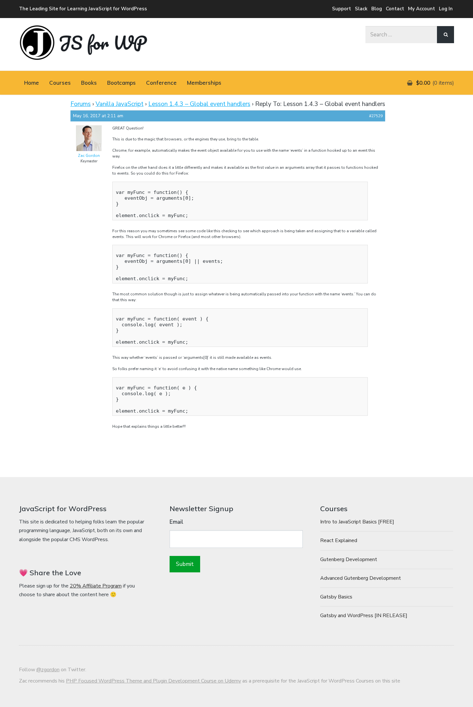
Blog (376, 8)
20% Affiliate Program (96, 585)
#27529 (376, 116)
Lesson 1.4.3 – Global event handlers (199, 104)
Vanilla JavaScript (120, 104)
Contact (395, 8)
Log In (446, 8)
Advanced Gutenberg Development (360, 578)
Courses (60, 82)
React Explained (338, 540)
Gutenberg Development (348, 559)
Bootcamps (121, 82)
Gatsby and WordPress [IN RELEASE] (363, 615)
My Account (421, 8)
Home (31, 82)
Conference (161, 82)
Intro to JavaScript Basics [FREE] (357, 521)
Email (176, 522)
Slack (361, 8)
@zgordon (48, 669)
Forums (80, 104)
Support (341, 8)
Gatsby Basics (336, 596)
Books (89, 82)
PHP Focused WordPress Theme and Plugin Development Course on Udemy (153, 680)
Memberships (204, 82)
